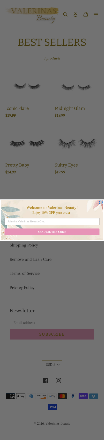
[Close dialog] (101, 202)
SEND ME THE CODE (52, 231)
